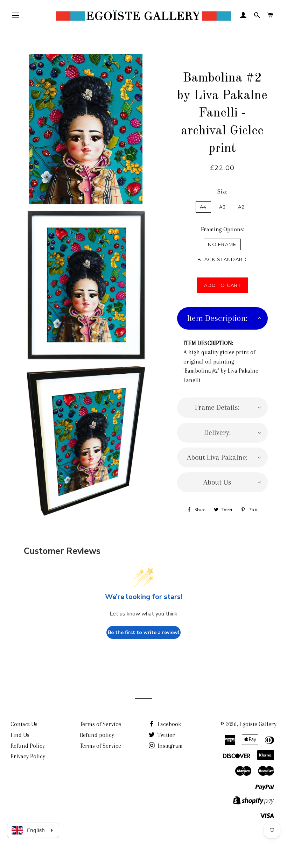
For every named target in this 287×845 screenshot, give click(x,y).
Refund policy (97, 735)
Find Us (19, 735)
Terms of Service (100, 724)
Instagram (169, 745)
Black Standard (222, 259)
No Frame (222, 244)
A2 (241, 207)
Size (222, 191)
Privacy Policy (27, 756)
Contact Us (23, 724)
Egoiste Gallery (257, 724)
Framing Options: (222, 229)
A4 (203, 207)
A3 (222, 207)
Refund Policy (27, 745)
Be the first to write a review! (143, 632)
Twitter (165, 735)
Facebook (168, 724)
